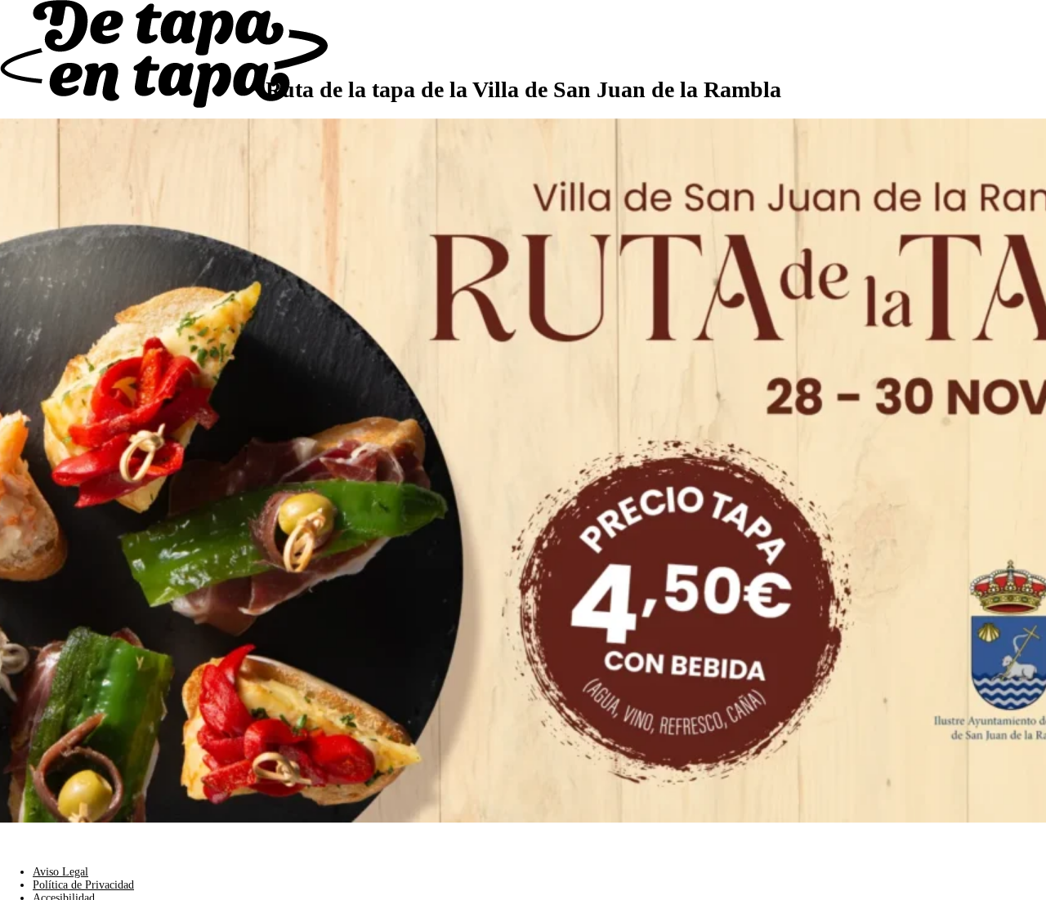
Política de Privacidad (83, 885)
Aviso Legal (60, 872)
